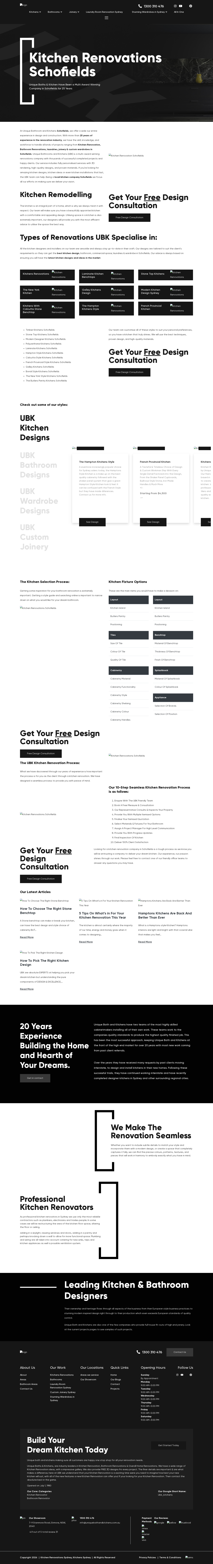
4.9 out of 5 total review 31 (44, 1532)
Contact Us (180, 1352)
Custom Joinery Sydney (62, 1392)
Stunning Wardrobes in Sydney (148, 12)
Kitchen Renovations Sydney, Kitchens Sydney (66, 1557)
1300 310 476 (153, 6)
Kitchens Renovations (62, 1375)
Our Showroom (88, 1380)
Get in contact (35, 1078)
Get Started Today (168, 1445)
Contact (115, 1384)
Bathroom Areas (29, 1384)
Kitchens (34, 12)
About (23, 1375)
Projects (115, 1389)
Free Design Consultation (129, 217)
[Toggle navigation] (106, 17)
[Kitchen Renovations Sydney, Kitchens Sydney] (23, 5)
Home (114, 1375)
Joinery (73, 12)
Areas (23, 1380)
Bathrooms (54, 12)
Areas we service (89, 1375)
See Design (92, 522)
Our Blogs (116, 1380)
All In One (179, 12)
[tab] (42, 429)
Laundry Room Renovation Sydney (104, 12)
